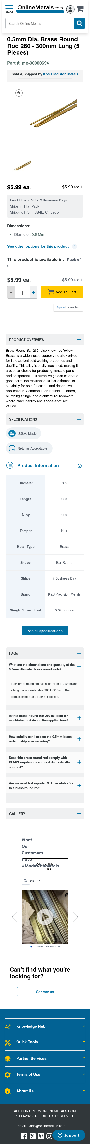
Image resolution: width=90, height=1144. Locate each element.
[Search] (79, 23)
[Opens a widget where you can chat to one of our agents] (68, 1136)
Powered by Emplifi (46, 946)
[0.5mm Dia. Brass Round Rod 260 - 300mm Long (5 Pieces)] (19, 167)
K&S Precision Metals (60, 74)
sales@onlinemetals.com (47, 1125)
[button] (81, 10)
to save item (68, 307)
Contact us (45, 991)
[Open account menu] (70, 8)
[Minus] (11, 292)
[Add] (33, 292)
